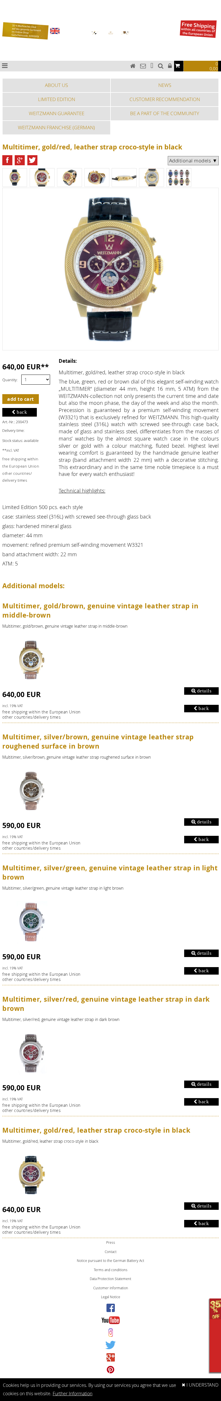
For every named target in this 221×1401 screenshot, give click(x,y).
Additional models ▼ (193, 160)
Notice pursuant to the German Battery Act (110, 1260)
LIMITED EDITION (56, 99)
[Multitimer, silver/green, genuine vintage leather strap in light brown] (31, 920)
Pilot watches (5, 8)
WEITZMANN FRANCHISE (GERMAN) (56, 127)
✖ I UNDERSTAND (200, 1385)
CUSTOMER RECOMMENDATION (164, 99)
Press (110, 1242)
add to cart (20, 399)
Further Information (72, 1394)
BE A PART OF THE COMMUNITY (164, 113)
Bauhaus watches (7, 1)
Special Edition (5, 12)
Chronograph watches (9, 5)
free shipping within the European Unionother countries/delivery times (41, 714)
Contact (111, 1252)
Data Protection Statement (110, 1279)
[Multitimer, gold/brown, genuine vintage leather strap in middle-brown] (31, 658)
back (21, 412)
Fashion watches (6, 18)
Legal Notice (110, 1297)
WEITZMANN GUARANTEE (56, 113)
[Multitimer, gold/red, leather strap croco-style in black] (31, 1173)
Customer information (110, 1288)
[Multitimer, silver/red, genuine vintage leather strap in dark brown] (31, 1051)
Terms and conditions (110, 1270)
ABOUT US (56, 85)
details (204, 691)
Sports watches (6, 15)
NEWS (164, 85)
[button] (7, 160)
